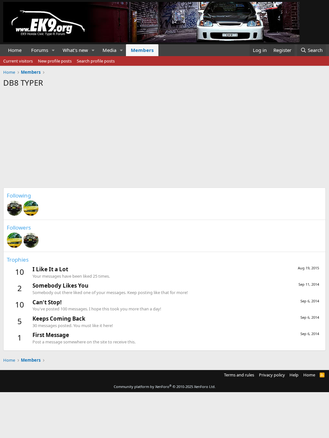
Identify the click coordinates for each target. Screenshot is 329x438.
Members (142, 50)
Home (15, 50)
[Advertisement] (164, 136)
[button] (53, 50)
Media (109, 50)
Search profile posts (96, 61)
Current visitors (18, 61)
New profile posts (55, 61)
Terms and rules (239, 375)
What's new (75, 50)
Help (293, 375)
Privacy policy (272, 375)
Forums (39, 50)
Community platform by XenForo (165, 386)
